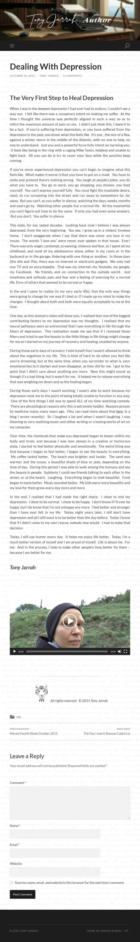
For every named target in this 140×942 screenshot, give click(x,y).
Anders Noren (110, 930)
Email (15, 845)
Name (15, 826)
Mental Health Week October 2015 (34, 731)
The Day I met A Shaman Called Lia (107, 731)
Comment (18, 783)
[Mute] (119, 651)
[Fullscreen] (125, 651)
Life (18, 717)
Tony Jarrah (49, 75)
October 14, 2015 (22, 75)
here (119, 411)
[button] (70, 621)
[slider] (67, 651)
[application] (70, 621)
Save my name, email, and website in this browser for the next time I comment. (70, 882)
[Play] (14, 651)
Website (16, 864)
